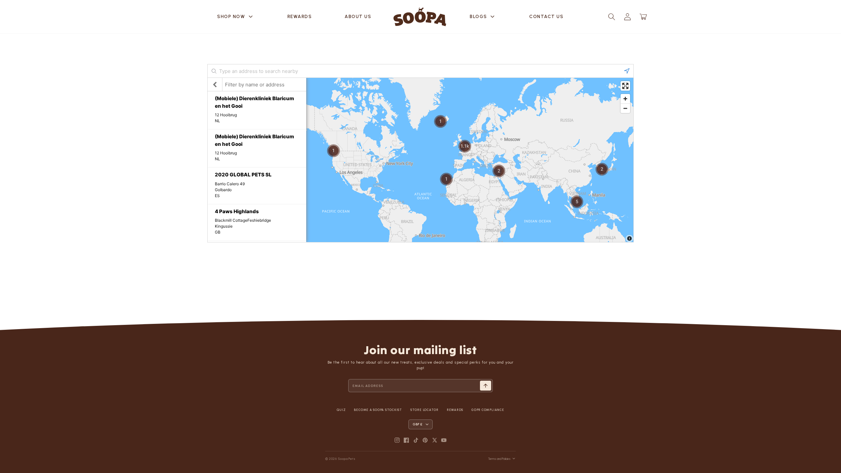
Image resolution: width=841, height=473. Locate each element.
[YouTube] (443, 440)
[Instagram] (397, 440)
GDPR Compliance (487, 410)
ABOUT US (358, 16)
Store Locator (424, 410)
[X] (434, 440)
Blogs (483, 16)
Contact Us (546, 16)
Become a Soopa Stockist (378, 410)
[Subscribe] (485, 386)
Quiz (341, 410)
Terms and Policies (499, 459)
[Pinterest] (425, 440)
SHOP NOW (236, 16)
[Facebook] (406, 440)
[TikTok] (416, 440)
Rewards (299, 16)
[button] (611, 17)
